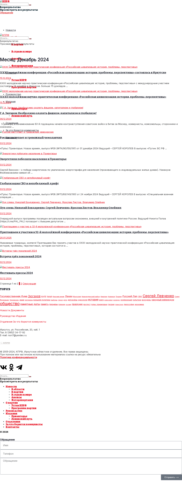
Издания (21, 316)
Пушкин (119, 297)
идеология (82, 300)
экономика (139, 304)
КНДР (43, 296)
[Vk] (3, 367)
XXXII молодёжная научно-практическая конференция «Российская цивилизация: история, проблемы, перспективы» (83, 96)
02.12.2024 (6, 262)
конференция (126, 300)
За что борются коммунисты (22, 130)
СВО (140, 296)
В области (17, 389)
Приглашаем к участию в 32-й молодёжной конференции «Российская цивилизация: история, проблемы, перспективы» (84, 232)
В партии (17, 392)
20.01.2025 (6, 237)
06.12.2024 (6, 118)
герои (60, 300)
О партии (12, 402)
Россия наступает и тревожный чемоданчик (31, 137)
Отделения (6, 321)
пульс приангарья (99, 304)
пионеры (53, 304)
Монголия (77, 297)
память (45, 304)
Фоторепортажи (22, 400)
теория (111, 304)
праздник (77, 304)
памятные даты (30, 304)
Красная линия (58, 297)
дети (65, 300)
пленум (61, 304)
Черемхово (14, 300)
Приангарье (19, 416)
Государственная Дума (13, 296)
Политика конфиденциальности (18, 357)
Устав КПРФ (19, 80)
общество (10, 303)
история (93, 299)
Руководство (13, 94)
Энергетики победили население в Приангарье (33, 159)
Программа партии (23, 408)
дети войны (72, 300)
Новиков (111, 297)
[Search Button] (30, 38)
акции (21, 300)
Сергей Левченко (158, 296)
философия (129, 304)
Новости (11, 30)
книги (101, 300)
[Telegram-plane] (19, 367)
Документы (17, 310)
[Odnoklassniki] (11, 367)
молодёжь (146, 300)
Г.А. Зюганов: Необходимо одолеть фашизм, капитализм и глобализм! (48, 113)
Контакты (12, 427)
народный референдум (163, 300)
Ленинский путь (21, 115)
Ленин (68, 296)
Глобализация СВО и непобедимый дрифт (29, 183)
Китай (49, 296)
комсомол (108, 300)
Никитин (104, 297)
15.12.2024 (5, 78)
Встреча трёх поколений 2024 (20, 256)
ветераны (29, 300)
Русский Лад (129, 296)
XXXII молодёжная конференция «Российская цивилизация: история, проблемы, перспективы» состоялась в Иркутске (83, 72)
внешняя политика (41, 300)
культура (137, 300)
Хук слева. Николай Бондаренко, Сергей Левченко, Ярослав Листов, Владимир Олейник (60, 207)
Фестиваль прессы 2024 (16, 273)
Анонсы (16, 397)
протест (87, 304)
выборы (54, 300)
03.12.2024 (6, 143)
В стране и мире (21, 51)
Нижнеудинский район (91, 297)
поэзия (68, 304)
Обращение (6, 12)
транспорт (119, 304)
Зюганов (34, 296)
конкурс (116, 300)
